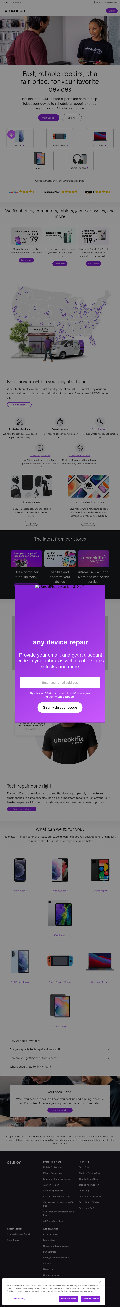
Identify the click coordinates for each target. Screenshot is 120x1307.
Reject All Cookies (69, 1298)
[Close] (100, 1281)
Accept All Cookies (90, 1298)
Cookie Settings (19, 1298)
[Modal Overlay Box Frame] (60, 653)
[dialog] (53, 1291)
